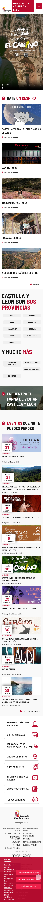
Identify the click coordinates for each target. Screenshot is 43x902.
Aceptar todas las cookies (29, 872)
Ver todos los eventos (31, 711)
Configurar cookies (28, 886)
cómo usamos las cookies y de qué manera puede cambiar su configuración (9, 892)
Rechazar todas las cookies (28, 879)
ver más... (36, 284)
